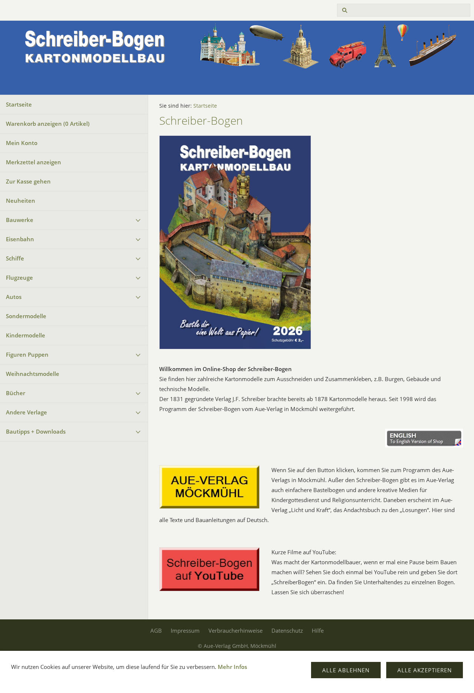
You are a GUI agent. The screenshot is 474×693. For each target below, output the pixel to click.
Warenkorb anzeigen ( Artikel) (48, 123)
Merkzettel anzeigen (33, 162)
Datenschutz (287, 630)
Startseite (19, 104)
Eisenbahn (20, 239)
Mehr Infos (232, 666)
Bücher (15, 393)
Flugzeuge (19, 277)
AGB (156, 630)
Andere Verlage (26, 412)
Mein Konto (21, 143)
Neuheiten (20, 200)
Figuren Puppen (27, 354)
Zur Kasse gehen (28, 181)
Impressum (185, 630)
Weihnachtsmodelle (32, 373)
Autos (13, 296)
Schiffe (15, 258)
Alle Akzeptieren (424, 670)
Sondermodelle (26, 316)
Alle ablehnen (346, 670)
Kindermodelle (25, 335)
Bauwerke (19, 219)
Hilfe (318, 630)
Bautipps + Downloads (36, 431)
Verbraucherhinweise (235, 630)
